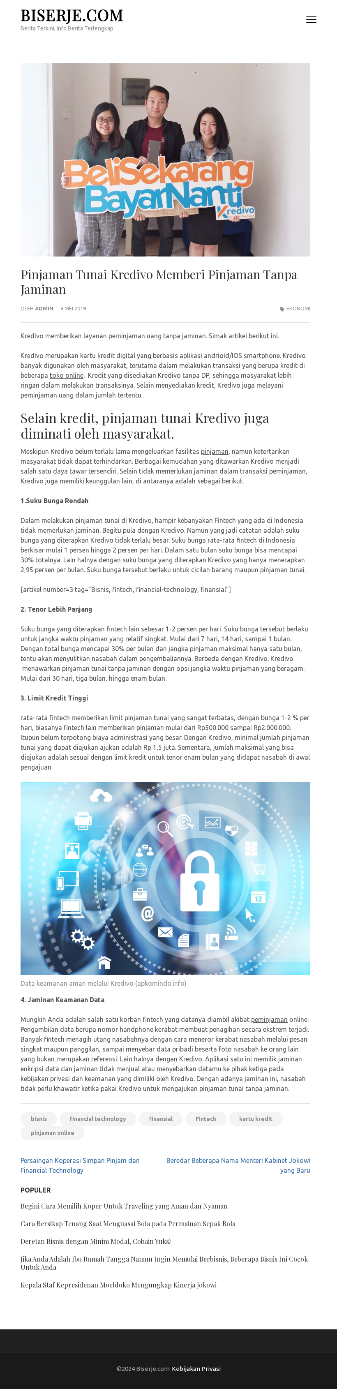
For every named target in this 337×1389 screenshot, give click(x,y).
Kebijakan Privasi (196, 1368)
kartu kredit (255, 1119)
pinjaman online (52, 1133)
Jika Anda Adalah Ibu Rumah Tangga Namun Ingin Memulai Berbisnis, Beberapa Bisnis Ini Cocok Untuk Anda (164, 1263)
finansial (161, 1119)
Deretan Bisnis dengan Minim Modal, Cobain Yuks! (96, 1241)
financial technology (98, 1119)
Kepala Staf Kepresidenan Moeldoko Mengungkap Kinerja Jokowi (119, 1284)
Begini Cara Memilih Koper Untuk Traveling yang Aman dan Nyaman (124, 1206)
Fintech (206, 1119)
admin (44, 308)
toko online (66, 375)
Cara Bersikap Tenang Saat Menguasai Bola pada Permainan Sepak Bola (128, 1223)
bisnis (39, 1119)
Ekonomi (298, 308)
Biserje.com (72, 14)
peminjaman (269, 1019)
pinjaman (215, 451)
